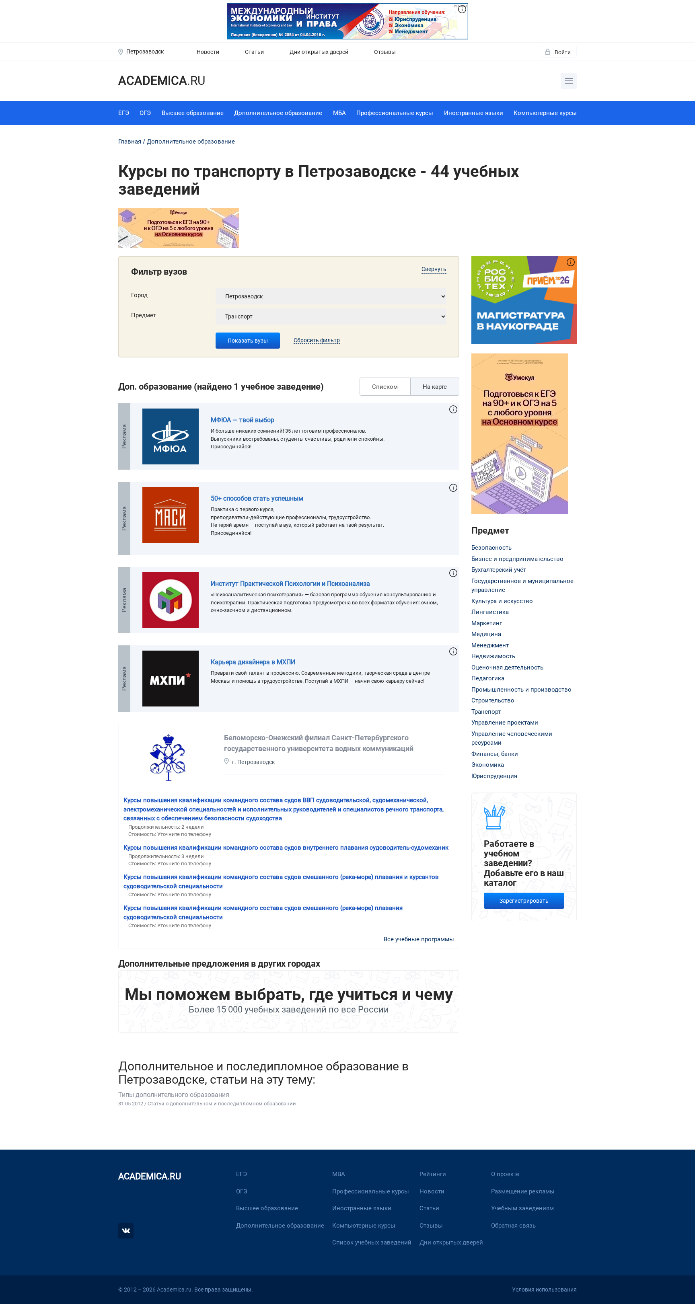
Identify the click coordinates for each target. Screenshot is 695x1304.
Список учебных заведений (371, 1242)
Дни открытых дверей (319, 52)
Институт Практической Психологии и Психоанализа (290, 583)
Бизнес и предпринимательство (517, 559)
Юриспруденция (494, 776)
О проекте (505, 1174)
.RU (161, 81)
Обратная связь (513, 1225)
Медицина (486, 634)
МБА (339, 113)
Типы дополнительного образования (173, 1095)
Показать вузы (248, 340)
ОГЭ (145, 113)
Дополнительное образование (278, 113)
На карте (435, 386)
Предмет (143, 315)
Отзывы (385, 52)
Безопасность (491, 547)
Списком (385, 386)
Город (139, 295)
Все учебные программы (419, 939)
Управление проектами (504, 722)
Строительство (492, 700)
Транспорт (486, 711)
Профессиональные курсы (394, 113)
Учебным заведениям (522, 1208)
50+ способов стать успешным (257, 498)
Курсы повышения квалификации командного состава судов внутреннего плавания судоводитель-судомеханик (285, 847)
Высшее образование (193, 113)
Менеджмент (490, 645)
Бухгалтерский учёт (498, 569)
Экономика (487, 764)
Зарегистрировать (524, 900)
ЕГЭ (123, 113)
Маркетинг (486, 623)
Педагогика (487, 678)
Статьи (254, 52)
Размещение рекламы (523, 1191)
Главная (129, 141)
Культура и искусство (502, 601)
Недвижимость (493, 656)
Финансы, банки (494, 754)
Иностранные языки (473, 113)
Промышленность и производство (521, 689)
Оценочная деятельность (507, 667)
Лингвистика (490, 612)
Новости (208, 52)
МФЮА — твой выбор (242, 420)
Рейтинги (432, 1174)
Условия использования (544, 1289)
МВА (338, 1174)
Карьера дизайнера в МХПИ (253, 662)
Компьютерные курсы (545, 113)
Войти (563, 52)
